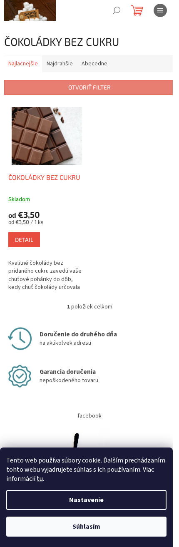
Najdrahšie (60, 64)
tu (40, 478)
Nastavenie (86, 500)
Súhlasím (86, 526)
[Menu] (160, 10)
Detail (24, 239)
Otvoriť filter (89, 87)
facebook (89, 416)
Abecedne (94, 64)
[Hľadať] (116, 10)
